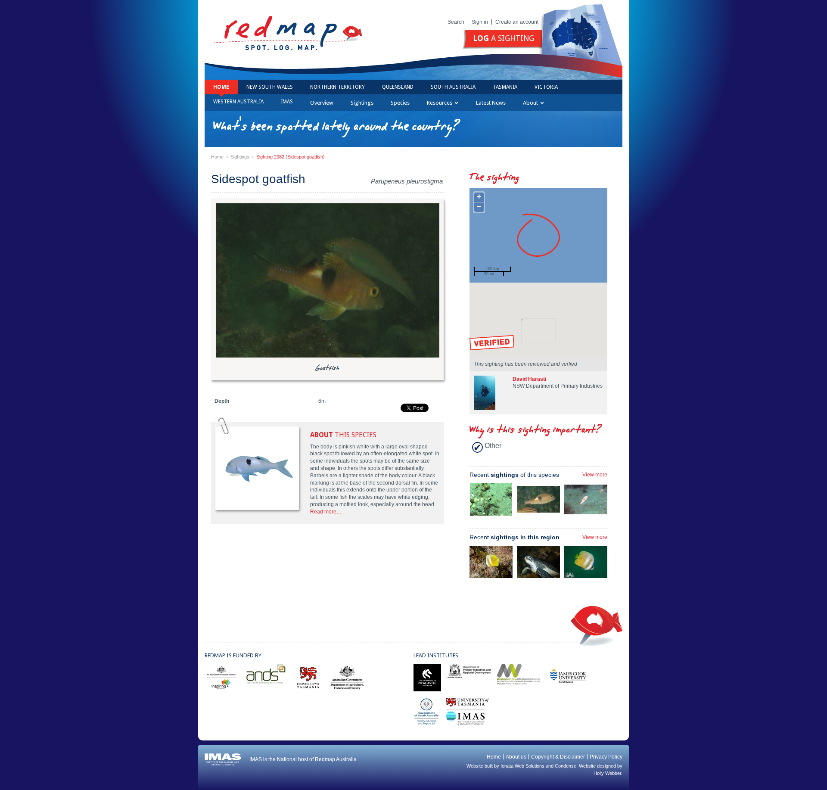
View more (594, 475)
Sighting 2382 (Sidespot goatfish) (290, 156)
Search (456, 22)
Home (221, 87)
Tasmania (505, 87)
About (530, 103)
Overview (321, 103)
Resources (439, 103)
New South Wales (269, 87)
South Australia (453, 87)
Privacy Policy (606, 757)
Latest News (491, 103)
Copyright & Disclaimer (558, 757)
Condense (565, 765)
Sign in (480, 22)
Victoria (546, 87)
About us (516, 757)
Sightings (362, 103)
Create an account (516, 22)
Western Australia (238, 102)
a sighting (503, 38)
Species (400, 103)
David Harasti (529, 379)
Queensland (398, 87)
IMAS (287, 102)
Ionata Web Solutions (522, 765)
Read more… (326, 512)
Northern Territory (337, 87)
